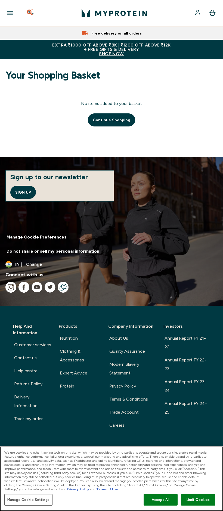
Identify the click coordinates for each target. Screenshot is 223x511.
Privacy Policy (122, 386)
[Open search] (30, 13)
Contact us (25, 357)
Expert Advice (73, 373)
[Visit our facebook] (23, 287)
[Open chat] (63, 287)
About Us (118, 338)
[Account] (198, 13)
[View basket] (212, 13)
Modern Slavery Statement (124, 368)
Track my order (28, 418)
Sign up (23, 192)
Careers (117, 425)
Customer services (32, 344)
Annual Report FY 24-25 (186, 407)
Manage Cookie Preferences (36, 237)
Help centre (26, 370)
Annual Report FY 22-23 (185, 364)
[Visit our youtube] (37, 287)
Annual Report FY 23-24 (185, 386)
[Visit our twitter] (50, 287)
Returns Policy (28, 384)
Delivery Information (26, 401)
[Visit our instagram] (10, 287)
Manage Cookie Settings (28, 500)
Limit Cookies (198, 500)
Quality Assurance (127, 351)
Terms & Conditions (128, 399)
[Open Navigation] (10, 13)
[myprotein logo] (114, 13)
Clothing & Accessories (72, 355)
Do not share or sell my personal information (53, 251)
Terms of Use (107, 489)
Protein (67, 386)
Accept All (160, 500)
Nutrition (69, 338)
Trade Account (124, 412)
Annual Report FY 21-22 (185, 342)
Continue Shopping (111, 120)
